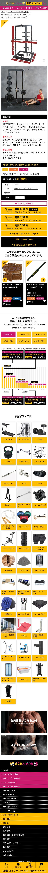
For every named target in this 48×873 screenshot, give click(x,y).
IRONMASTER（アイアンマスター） (26, 189)
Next (43, 279)
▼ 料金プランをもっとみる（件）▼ (24, 233)
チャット (41, 867)
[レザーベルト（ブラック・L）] (36, 272)
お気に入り (18, 867)
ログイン (6, 823)
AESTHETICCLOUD (10, 798)
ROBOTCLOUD (9, 794)
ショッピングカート (11, 814)
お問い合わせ (8, 855)
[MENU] (3, 3)
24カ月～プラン (39, 334)
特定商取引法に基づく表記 (13, 835)
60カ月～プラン (39, 341)
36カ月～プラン (8, 341)
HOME (5, 770)
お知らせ (6, 827)
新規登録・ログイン (33, 3)
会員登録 (6, 818)
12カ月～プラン (24, 334)
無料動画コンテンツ (11, 806)
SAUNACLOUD (9, 790)
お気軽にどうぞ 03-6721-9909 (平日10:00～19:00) (24, 870)
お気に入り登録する (25, 203)
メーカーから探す (10, 782)
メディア (6, 802)
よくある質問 (8, 851)
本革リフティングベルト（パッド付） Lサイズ (12, 287)
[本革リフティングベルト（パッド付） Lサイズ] (12, 272)
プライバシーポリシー (11, 843)
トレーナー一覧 (9, 810)
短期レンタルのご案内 (24, 239)
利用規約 (6, 839)
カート (6, 867)
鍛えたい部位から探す (11, 786)
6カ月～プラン (8, 334)
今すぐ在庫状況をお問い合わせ (24, 245)
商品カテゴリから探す (11, 778)
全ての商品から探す (11, 774)
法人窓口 (6, 847)
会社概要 (6, 831)
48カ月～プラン (24, 341)
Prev (4, 279)
